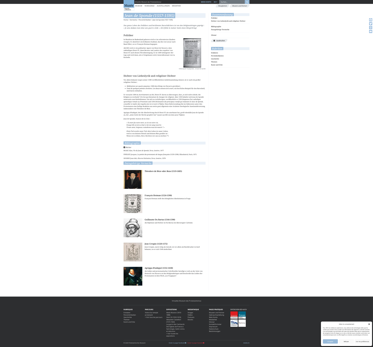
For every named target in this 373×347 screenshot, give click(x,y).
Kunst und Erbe (217, 65)
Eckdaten (214, 53)
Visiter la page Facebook (177, 343)
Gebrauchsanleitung (216, 315)
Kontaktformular (215, 324)
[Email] (371, 31)
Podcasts (191, 317)
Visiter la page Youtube (195, 343)
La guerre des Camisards (175, 324)
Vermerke (133, 20)
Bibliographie (216, 26)
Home (126, 20)
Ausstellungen (163, 6)
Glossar (214, 35)
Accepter (330, 341)
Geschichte (215, 59)
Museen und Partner (239, 6)
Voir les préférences (362, 341)
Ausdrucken (220, 41)
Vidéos (190, 315)
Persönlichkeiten (145, 20)
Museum (138, 6)
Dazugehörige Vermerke (220, 29)
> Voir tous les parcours (153, 317)
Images (190, 313)
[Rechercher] (247, 2)
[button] (369, 324)
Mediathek (176, 6)
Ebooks (190, 320)
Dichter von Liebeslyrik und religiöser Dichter (228, 21)
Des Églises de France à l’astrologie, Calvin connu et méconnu (175, 329)
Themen (214, 62)
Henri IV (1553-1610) (173, 317)
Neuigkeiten (222, 6)
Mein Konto (206, 2)
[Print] (371, 28)
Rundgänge (149, 6)
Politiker (214, 18)
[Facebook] (371, 20)
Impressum (213, 327)
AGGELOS (246, 343)
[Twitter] (371, 24)
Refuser (346, 341)
